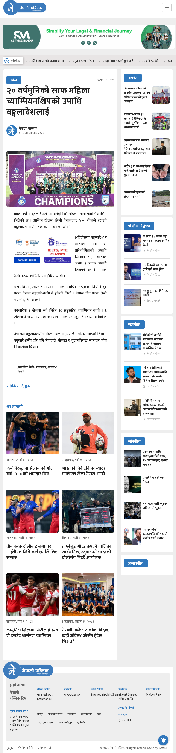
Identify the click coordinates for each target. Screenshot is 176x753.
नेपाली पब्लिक (28, 128)
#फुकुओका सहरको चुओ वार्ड (106, 61)
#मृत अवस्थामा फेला (72, 61)
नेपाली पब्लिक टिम (18, 695)
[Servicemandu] (89, 49)
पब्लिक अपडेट (55, 714)
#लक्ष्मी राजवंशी (139, 61)
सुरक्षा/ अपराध (46, 722)
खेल (99, 714)
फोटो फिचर (86, 714)
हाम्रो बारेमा (17, 685)
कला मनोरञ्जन (65, 722)
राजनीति (72, 714)
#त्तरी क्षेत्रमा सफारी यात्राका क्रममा (35, 61)
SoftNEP (164, 747)
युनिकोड (81, 722)
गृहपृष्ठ (100, 79)
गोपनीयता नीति (25, 747)
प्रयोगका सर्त (44, 747)
